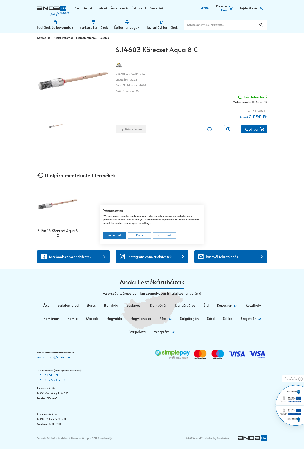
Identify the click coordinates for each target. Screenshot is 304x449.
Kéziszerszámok (63, 38)
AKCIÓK (204, 8)
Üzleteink (101, 8)
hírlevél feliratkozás (222, 256)
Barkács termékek (93, 27)
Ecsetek (104, 38)
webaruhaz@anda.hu (53, 357)
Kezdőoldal (44, 38)
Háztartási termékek (162, 27)
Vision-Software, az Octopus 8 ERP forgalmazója (86, 438)
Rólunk (88, 8)
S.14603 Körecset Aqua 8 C (58, 233)
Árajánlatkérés (119, 8)
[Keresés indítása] (261, 24)
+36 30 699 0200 (51, 379)
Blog (77, 8)
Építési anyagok (126, 27)
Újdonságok (139, 8)
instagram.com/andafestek (150, 256)
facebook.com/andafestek (70, 256)
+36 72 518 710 (48, 375)
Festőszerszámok (86, 38)
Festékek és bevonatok (55, 27)
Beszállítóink (158, 8)
